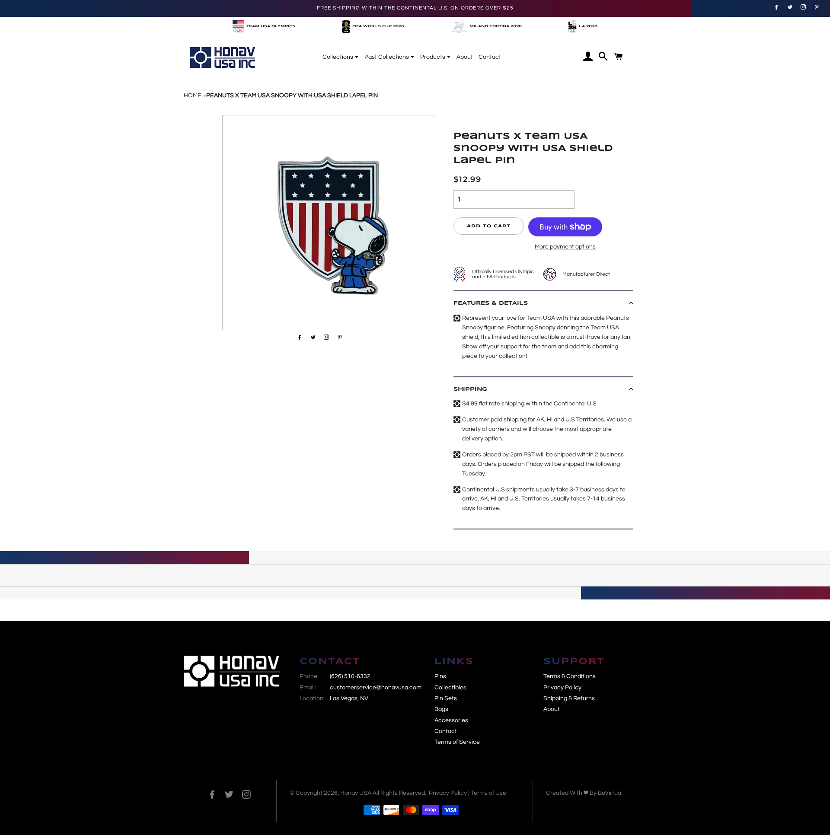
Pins (440, 676)
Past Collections (387, 57)
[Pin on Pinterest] (802, 7)
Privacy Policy (562, 688)
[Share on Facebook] (775, 7)
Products (433, 57)
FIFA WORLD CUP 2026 (378, 26)
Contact (490, 57)
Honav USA (355, 793)
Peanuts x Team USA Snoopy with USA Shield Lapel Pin (292, 95)
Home (192, 95)
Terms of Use (488, 793)
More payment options (565, 247)
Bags (441, 709)
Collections (338, 57)
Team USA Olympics (270, 26)
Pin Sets (445, 698)
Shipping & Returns (569, 698)
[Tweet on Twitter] (789, 7)
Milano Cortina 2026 (495, 26)
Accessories (451, 720)
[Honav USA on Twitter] (229, 796)
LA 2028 (588, 26)
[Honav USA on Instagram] (246, 796)
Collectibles (450, 688)
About (464, 57)
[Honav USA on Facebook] (211, 796)
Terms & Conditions (569, 676)
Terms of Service (457, 742)
